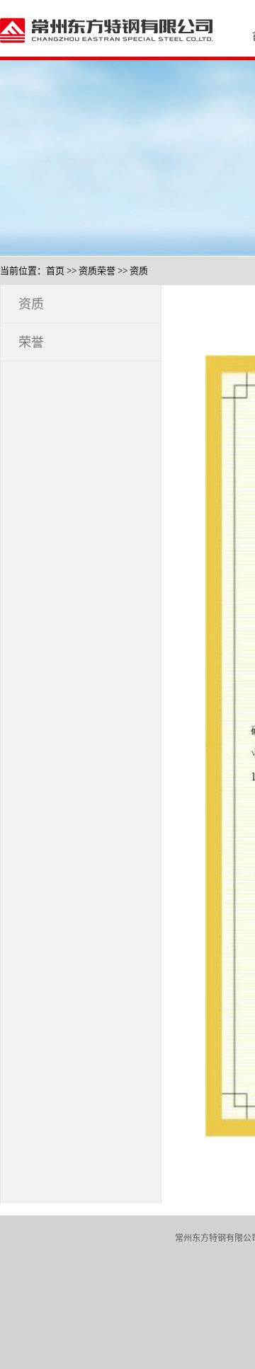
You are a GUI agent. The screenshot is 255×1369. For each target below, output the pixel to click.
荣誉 (31, 342)
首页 (55, 270)
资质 (139, 270)
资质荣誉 (97, 270)
